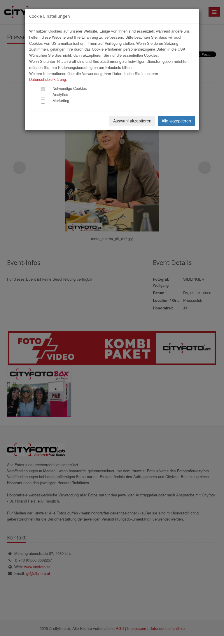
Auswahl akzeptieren (132, 121)
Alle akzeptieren (176, 121)
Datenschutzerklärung (47, 79)
